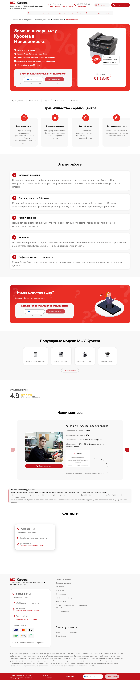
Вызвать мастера (45, 466)
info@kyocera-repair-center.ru (27, 603)
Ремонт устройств (46, 13)
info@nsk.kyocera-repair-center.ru (33, 538)
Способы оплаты (62, 611)
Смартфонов (61, 636)
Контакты (80, 13)
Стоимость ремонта (63, 579)
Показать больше (70, 370)
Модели (46, 101)
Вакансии (71, 13)
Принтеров (72, 632)
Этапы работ (33, 101)
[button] (127, 450)
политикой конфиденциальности (58, 83)
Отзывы (89, 13)
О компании (32, 13)
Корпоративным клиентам (103, 13)
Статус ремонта (103, 5)
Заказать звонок (121, 5)
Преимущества (17, 101)
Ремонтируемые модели (65, 598)
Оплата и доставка (63, 583)
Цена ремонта (60, 13)
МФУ (58, 632)
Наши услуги (61, 601)
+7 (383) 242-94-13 (85, 4)
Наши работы (60, 101)
